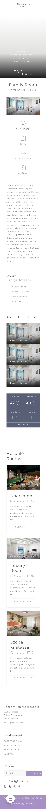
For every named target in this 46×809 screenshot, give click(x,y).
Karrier (39, 798)
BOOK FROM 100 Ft (23, 601)
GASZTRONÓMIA (13, 741)
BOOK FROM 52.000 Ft (20, 527)
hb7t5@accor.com (13, 723)
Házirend (29, 798)
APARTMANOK (11, 750)
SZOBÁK (8, 754)
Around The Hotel (23, 58)
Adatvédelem (17, 798)
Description (23, 52)
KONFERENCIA (12, 745)
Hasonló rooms (23, 61)
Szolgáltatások (23, 55)
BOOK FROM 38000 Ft (23, 678)
